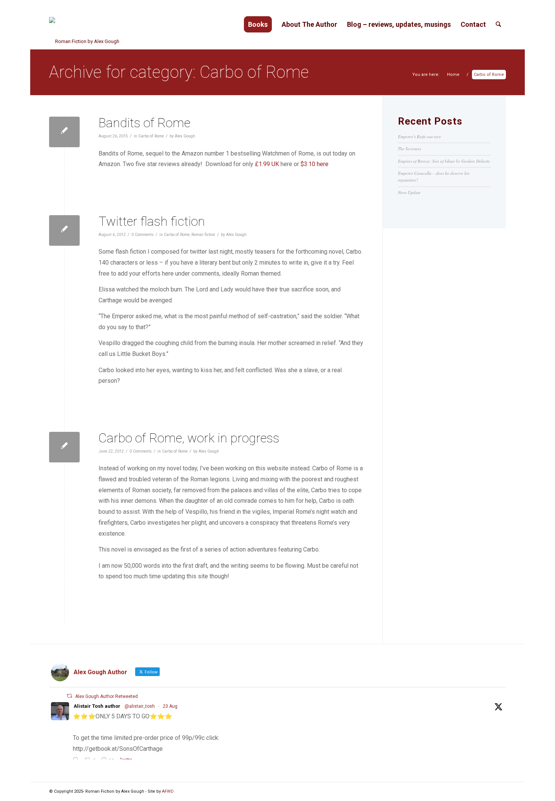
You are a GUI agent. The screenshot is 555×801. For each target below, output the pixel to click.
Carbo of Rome (151, 136)
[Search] (498, 24)
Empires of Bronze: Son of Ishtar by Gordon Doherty (444, 161)
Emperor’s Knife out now (419, 136)
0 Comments (142, 234)
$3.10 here (314, 164)
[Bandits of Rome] (64, 132)
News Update (409, 192)
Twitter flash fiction (152, 221)
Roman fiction (203, 234)
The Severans (409, 148)
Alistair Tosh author (97, 706)
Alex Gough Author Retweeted (106, 696)
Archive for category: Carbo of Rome (179, 72)
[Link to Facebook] (500, 791)
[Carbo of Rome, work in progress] (64, 447)
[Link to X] (489, 791)
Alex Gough (185, 136)
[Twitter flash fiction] (64, 230)
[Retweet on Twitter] (69, 696)
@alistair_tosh (140, 706)
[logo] (84, 24)
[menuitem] (258, 24)
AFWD (168, 791)
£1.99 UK (267, 164)
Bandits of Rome (144, 122)
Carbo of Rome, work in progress (189, 437)
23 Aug (170, 706)
